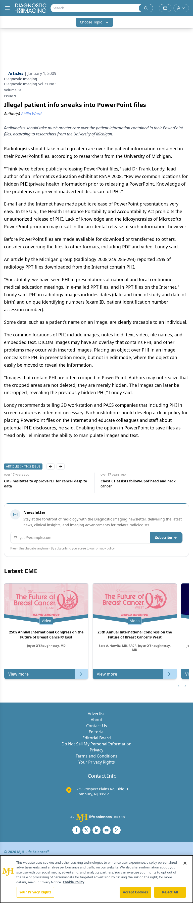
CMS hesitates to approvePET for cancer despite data (45, 483)
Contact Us (96, 726)
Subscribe (163, 537)
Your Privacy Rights (96, 762)
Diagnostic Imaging (20, 78)
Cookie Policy (73, 882)
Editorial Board (96, 738)
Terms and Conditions (96, 756)
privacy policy (105, 548)
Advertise (97, 713)
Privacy (96, 750)
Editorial (97, 732)
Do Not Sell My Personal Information (96, 744)
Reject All (170, 892)
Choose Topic (91, 22)
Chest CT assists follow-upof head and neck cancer (138, 483)
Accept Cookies (135, 892)
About (96, 719)
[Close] (184, 863)
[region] (96, 879)
